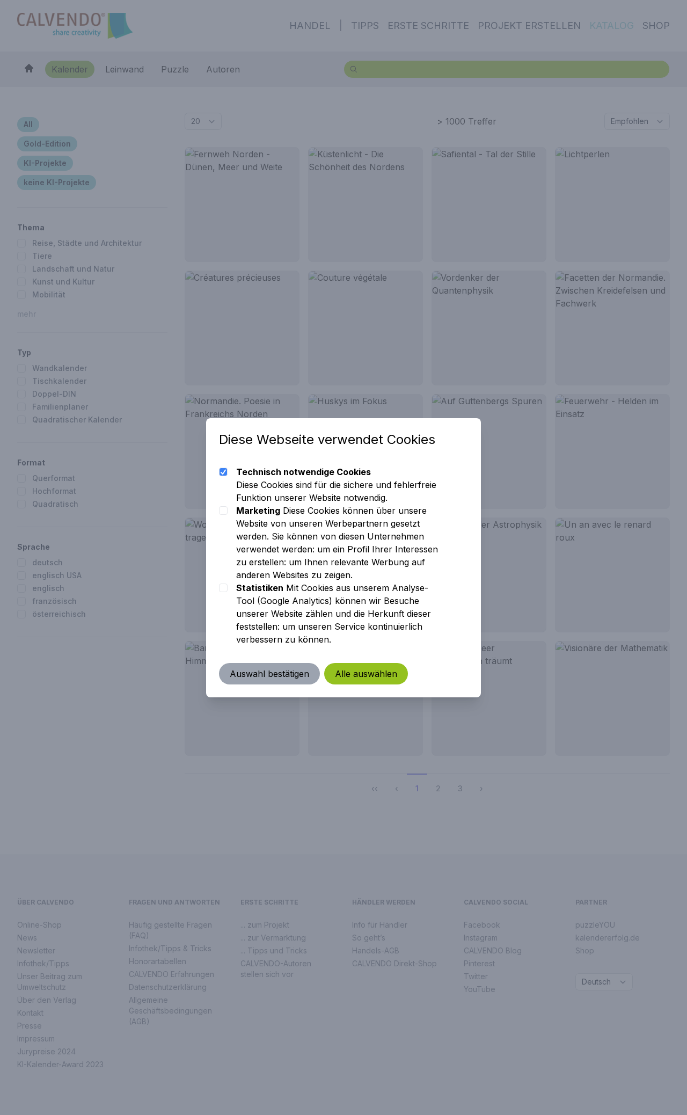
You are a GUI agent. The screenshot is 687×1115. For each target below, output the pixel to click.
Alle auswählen (366, 673)
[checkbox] (223, 472)
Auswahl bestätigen (269, 673)
